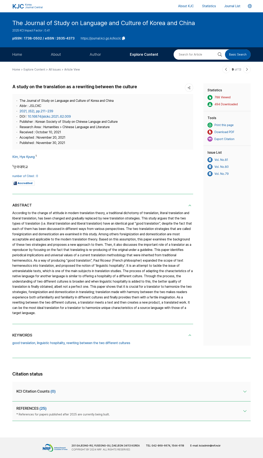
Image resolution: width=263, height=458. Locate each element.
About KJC (186, 6)
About (56, 54)
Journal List (232, 6)
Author (95, 54)
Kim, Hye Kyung (23, 157)
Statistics (209, 6)
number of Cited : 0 (25, 176)
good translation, (24, 343)
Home (17, 54)
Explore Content (144, 54)
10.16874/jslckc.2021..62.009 (49, 116)
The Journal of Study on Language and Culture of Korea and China (103, 23)
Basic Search (238, 54)
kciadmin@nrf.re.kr (209, 445)
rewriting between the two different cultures (98, 343)
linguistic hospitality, (51, 343)
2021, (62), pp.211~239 (36, 111)
